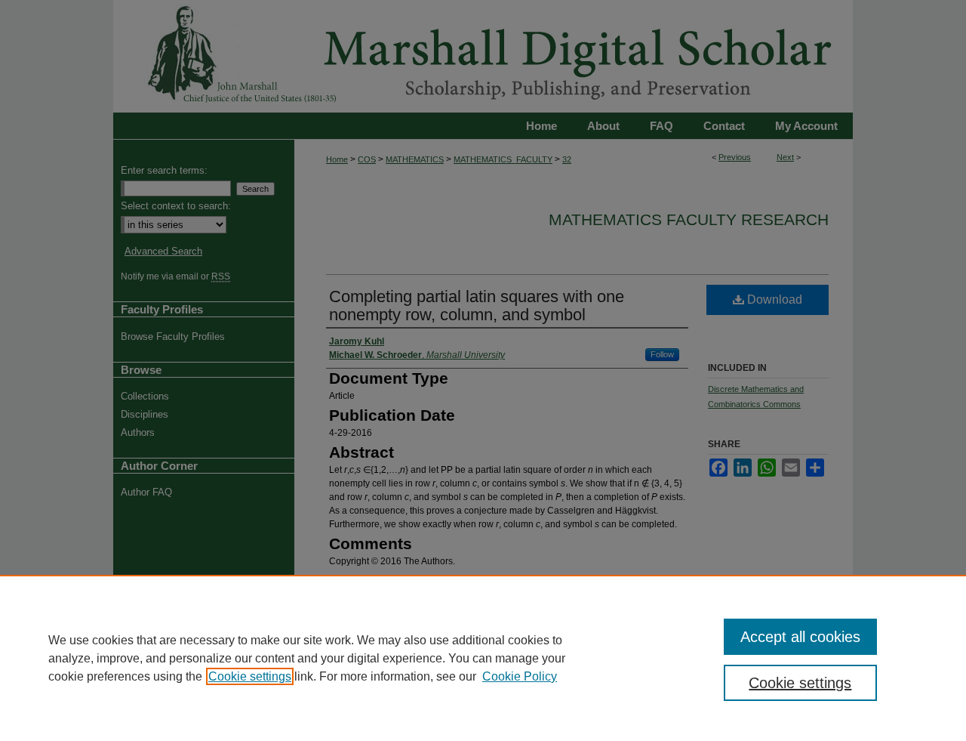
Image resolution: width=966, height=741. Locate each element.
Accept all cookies (800, 636)
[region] (483, 658)
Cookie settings (249, 676)
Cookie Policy (519, 676)
